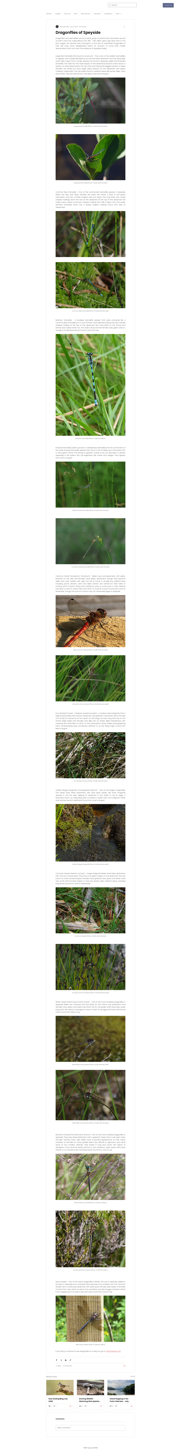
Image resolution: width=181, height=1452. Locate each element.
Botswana (97, 14)
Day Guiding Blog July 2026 (58, 1400)
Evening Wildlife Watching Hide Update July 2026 (89, 1400)
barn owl (67, 14)
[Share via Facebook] (56, 1360)
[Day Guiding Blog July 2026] (60, 1387)
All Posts (49, 14)
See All (132, 1376)
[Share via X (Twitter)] (61, 1360)
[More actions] (124, 27)
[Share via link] (70, 1360)
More (117, 14)
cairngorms (108, 14)
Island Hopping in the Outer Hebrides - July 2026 (119, 1400)
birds (75, 14)
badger (58, 14)
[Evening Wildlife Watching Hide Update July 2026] (90, 1387)
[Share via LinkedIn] (66, 1360)
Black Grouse (85, 14)
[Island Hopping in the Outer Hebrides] (121, 1387)
